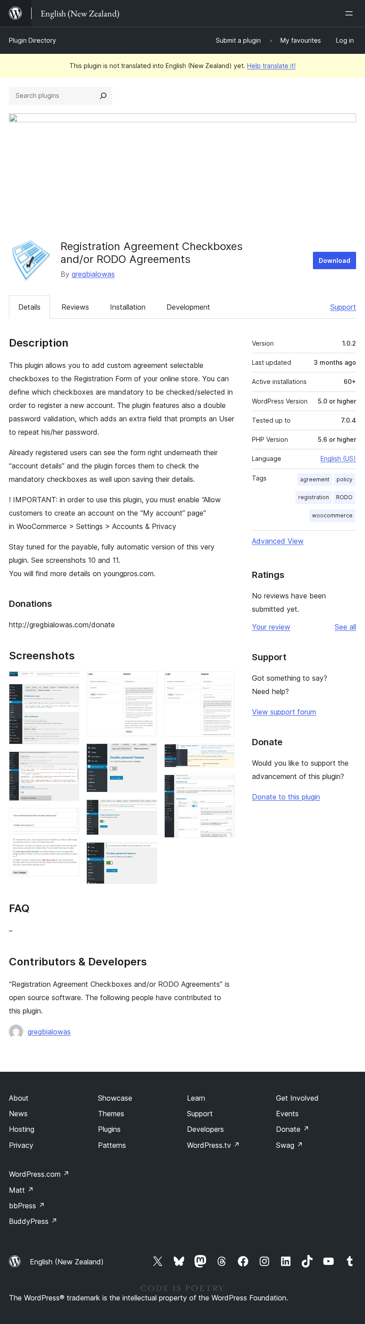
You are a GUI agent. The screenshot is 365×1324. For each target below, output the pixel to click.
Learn (196, 1098)
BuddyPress (33, 1221)
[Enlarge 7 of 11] (145, 811)
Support (343, 307)
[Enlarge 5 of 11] (145, 683)
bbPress (27, 1205)
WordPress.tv (213, 1145)
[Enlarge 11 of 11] (222, 786)
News (18, 1113)
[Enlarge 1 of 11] (67, 683)
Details (29, 307)
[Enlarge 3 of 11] (67, 763)
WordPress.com (39, 1174)
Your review (271, 626)
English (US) (338, 458)
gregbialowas (93, 274)
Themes (111, 1113)
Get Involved (297, 1098)
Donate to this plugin (286, 796)
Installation (128, 307)
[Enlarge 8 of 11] (145, 854)
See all (345, 626)
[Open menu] (351, 13)
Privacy (21, 1145)
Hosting (21, 1129)
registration (313, 497)
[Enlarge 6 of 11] (145, 755)
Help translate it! (271, 65)
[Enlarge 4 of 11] (67, 819)
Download (334, 260)
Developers (205, 1129)
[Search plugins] (103, 96)
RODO (344, 497)
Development (188, 307)
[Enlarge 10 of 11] (222, 755)
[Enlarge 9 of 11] (222, 683)
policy (345, 479)
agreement (314, 479)
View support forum (284, 711)
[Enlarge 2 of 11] (67, 695)
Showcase (115, 1098)
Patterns (112, 1145)
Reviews (75, 307)
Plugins (109, 1129)
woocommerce (332, 515)
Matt (21, 1190)
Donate (292, 1129)
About (18, 1098)
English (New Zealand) (67, 1261)
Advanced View (278, 541)
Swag (289, 1145)
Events (287, 1113)
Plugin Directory (32, 40)
